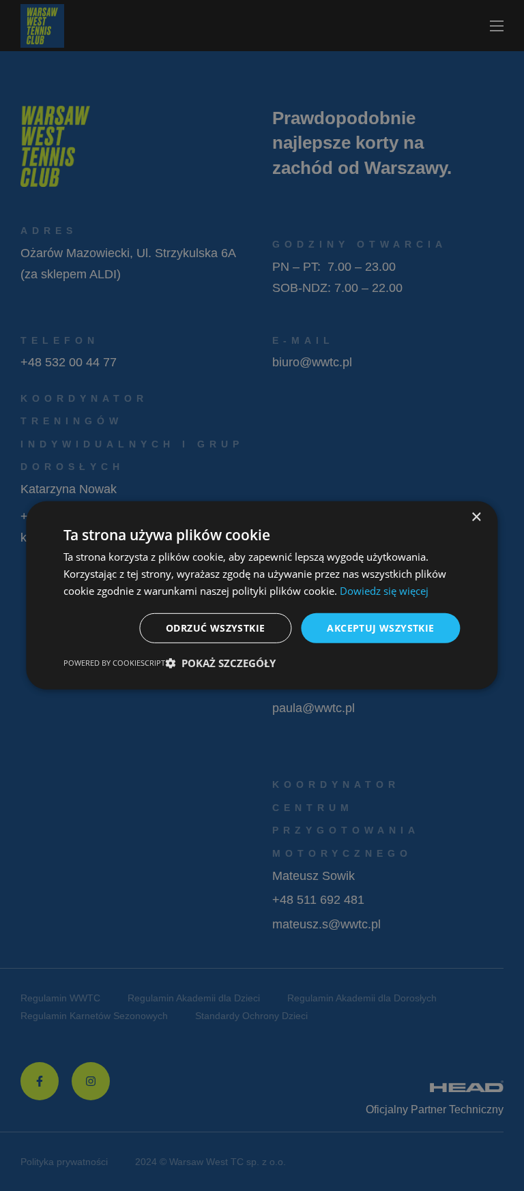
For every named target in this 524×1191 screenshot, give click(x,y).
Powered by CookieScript (114, 663)
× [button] (476, 517)
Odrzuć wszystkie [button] (215, 627)
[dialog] (262, 595)
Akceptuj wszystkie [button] (380, 627)
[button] (220, 663)
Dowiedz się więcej (384, 591)
